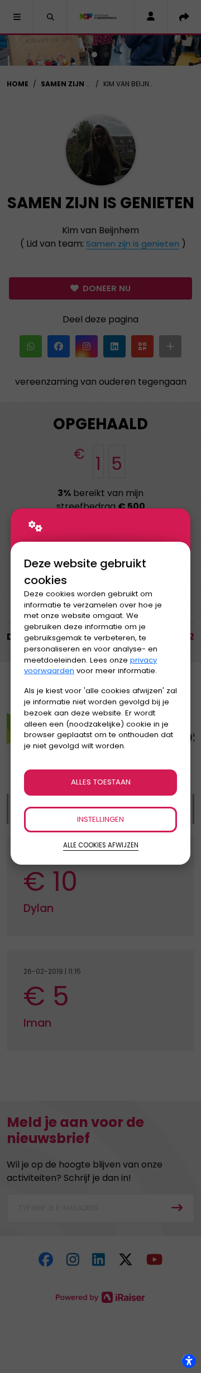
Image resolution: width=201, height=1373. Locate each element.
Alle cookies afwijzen (100, 845)
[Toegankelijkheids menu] (188, 1360)
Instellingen (100, 819)
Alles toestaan (101, 782)
